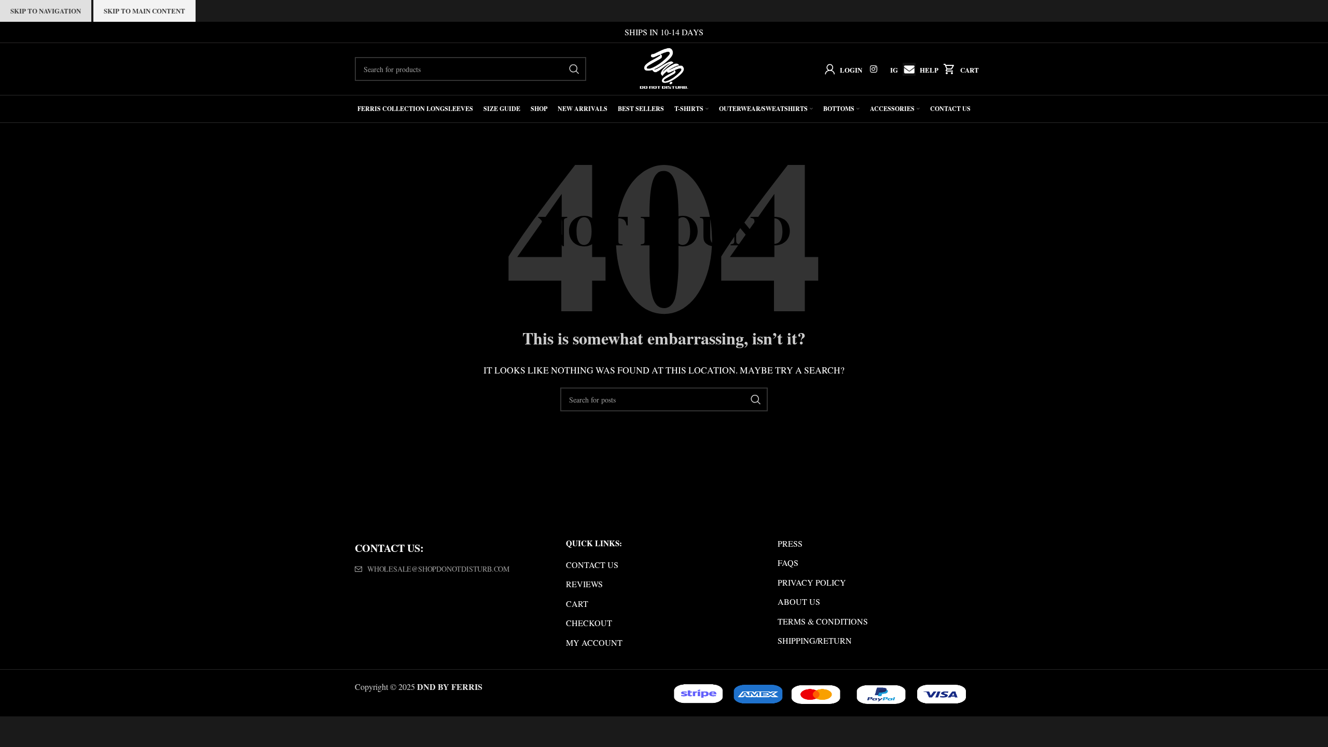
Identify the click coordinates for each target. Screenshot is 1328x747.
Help (929, 70)
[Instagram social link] (874, 69)
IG (894, 70)
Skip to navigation (45, 11)
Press (790, 543)
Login (851, 70)
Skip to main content (144, 11)
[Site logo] (664, 67)
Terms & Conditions (823, 621)
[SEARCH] (574, 69)
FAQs (788, 562)
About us (799, 601)
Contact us (592, 564)
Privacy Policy (812, 582)
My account (594, 642)
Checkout (589, 622)
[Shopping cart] (947, 69)
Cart (969, 70)
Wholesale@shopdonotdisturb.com (438, 569)
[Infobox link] (906, 69)
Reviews (584, 583)
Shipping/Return (815, 640)
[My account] (828, 69)
